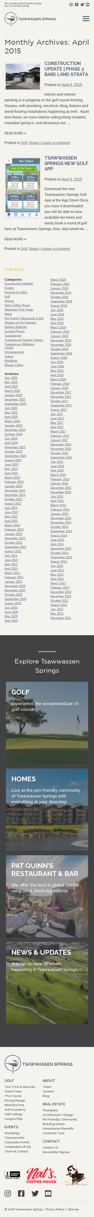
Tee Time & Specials (20, 1086)
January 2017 (59, 440)
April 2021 (11, 568)
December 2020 (15, 586)
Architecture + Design (58, 1115)
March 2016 (58, 475)
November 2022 (15, 495)
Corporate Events (17, 1142)
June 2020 (11, 612)
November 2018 (60, 344)
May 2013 (56, 574)
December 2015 (60, 488)
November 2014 (60, 522)
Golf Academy (15, 1109)
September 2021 (15, 547)
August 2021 (13, 551)
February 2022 (14, 529)
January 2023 (13, 486)
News (34, 143)
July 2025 (11, 408)
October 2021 (13, 542)
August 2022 (13, 503)
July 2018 (56, 362)
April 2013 (57, 579)
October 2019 (59, 297)
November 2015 (60, 492)
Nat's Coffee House (17, 6)
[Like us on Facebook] (76, 5)
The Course (13, 1096)
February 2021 (14, 577)
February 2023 (14, 482)
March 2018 (58, 379)
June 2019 (57, 314)
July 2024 (11, 438)
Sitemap (73, 1209)
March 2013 (58, 583)
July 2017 (56, 414)
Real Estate (54, 1104)
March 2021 (12, 573)
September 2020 (15, 599)
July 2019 (56, 310)
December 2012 (60, 592)
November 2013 (60, 548)
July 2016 (56, 462)
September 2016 (61, 457)
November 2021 (15, 538)
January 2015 (59, 514)
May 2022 (11, 516)
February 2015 (59, 509)
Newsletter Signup (56, 1152)
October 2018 (59, 349)
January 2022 (13, 534)
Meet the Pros (14, 1105)
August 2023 (13, 460)
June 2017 (57, 418)
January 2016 (59, 483)
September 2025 (15, 404)
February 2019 (59, 331)
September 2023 (15, 456)
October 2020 (13, 594)
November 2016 (60, 449)
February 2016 (59, 479)
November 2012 (60, 596)
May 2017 (56, 423)
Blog (46, 1096)
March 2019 (58, 327)
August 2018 (58, 357)
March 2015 (58, 505)
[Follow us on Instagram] (71, 5)
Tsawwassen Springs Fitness (24, 340)
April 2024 (11, 443)
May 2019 (56, 318)
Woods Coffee (14, 365)
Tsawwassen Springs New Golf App (66, 163)
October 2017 (59, 401)
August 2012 (58, 605)
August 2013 (58, 561)
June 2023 (11, 464)
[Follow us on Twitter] (82, 5)
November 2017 (60, 397)
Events (9, 288)
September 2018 (61, 353)
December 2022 (15, 490)
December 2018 (60, 340)
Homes (9, 301)
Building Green (54, 1124)
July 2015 (56, 496)
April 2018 (57, 375)
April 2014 (57, 544)
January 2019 (59, 336)
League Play (14, 1118)
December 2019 (60, 292)
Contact (51, 1141)
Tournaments (14, 1137)
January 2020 (59, 288)
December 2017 (60, 392)
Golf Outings (13, 1114)
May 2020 (11, 616)
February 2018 (59, 384)
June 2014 (57, 540)
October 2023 (13, 451)
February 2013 (59, 587)
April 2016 (57, 470)
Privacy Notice (55, 1209)
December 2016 (60, 444)
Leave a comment (55, 143)
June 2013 (57, 570)
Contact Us (50, 1147)
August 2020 (13, 603)
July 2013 (56, 566)
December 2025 (15, 399)
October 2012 (59, 600)
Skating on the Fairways (21, 322)
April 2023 (11, 473)
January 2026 (13, 395)
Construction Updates (19, 283)
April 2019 (57, 323)
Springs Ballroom (16, 327)
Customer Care (54, 1133)
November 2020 (15, 590)
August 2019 (58, 305)
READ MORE (14, 133)
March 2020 (58, 279)
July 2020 (11, 607)
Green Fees (13, 1091)
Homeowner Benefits (58, 1128)
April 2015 (57, 501)
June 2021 (11, 560)
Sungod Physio (15, 331)
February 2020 (59, 284)
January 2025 (13, 425)
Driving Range (15, 1100)
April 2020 (11, 620)
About (49, 1081)
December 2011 (60, 618)
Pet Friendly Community (60, 1119)
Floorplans (50, 1110)
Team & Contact (16, 1151)
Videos (9, 356)
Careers (48, 1091)
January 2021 (13, 581)
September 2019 (61, 301)
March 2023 (12, 477)
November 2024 (15, 430)
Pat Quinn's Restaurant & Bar (23, 3)
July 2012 (56, 609)
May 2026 (11, 382)
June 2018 (57, 366)
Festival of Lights (16, 292)
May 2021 (11, 564)
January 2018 (59, 388)
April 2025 (11, 417)
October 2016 (59, 453)
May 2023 (11, 469)
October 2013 (59, 553)
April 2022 (11, 521)
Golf (24, 143)
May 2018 (56, 370)
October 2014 (59, 527)
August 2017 (58, 410)
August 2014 (58, 535)
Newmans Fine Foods (19, 309)
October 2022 (13, 499)
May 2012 (56, 613)
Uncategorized (14, 352)
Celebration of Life (18, 1147)
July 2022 (11, 508)
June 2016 (57, 466)
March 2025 (12, 421)
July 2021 (11, 555)
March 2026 (12, 391)
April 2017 (57, 427)
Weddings (11, 360)
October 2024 (13, 434)
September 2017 (61, 405)
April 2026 (11, 386)
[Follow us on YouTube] (87, 5)
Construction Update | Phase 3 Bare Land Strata (66, 69)
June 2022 (11, 512)
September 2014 (61, 531)
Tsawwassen (13, 335)
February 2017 (59, 436)
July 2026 (11, 378)
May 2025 (11, 412)
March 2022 (12, 525)
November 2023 (15, 447)
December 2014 (60, 518)
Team (47, 1086)
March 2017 (58, 431)
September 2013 (61, 557)
